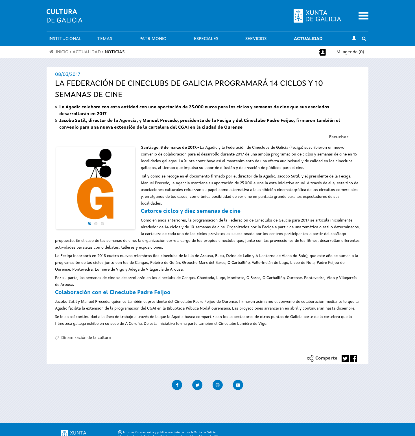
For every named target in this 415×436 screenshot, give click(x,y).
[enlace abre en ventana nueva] (345, 358)
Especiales (206, 39)
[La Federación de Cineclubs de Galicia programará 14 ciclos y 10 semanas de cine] (96, 184)
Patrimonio (153, 39)
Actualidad (308, 39)
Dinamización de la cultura (86, 338)
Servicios (256, 39)
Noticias (114, 52)
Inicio (62, 52)
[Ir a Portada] (64, 19)
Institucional (65, 39)
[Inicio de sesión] (354, 39)
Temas (104, 39)
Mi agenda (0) (350, 52)
